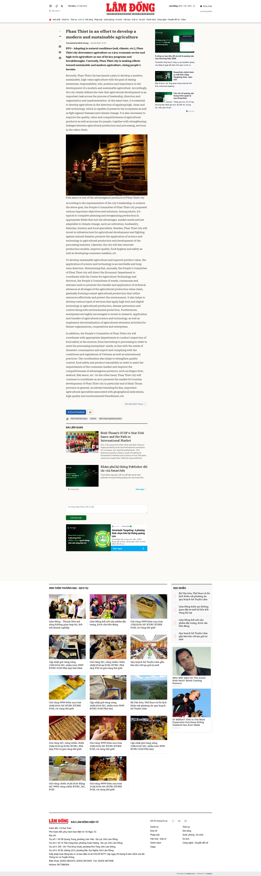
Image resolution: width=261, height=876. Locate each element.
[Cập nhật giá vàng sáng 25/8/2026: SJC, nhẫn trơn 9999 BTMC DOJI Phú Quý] (148, 728)
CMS (190, 874)
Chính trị (65, 19)
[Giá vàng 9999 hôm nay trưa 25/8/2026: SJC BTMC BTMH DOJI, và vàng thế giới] (108, 728)
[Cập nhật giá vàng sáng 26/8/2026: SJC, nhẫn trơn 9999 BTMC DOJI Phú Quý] (108, 687)
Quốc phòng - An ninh (113, 19)
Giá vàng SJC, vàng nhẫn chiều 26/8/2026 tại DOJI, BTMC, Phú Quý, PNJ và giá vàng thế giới (107, 665)
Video (183, 19)
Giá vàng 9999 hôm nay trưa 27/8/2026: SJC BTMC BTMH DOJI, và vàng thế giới (146, 624)
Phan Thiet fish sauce (79, 418)
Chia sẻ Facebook (76, 412)
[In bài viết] (60, 58)
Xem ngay (140, 489)
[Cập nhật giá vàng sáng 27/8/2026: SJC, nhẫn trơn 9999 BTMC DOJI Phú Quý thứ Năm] (67, 647)
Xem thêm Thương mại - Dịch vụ (68, 588)
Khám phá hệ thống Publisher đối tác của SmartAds (124, 468)
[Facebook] (185, 820)
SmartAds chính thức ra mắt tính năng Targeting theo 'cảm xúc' (183, 76)
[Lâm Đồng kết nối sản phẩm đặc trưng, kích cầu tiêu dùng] (108, 606)
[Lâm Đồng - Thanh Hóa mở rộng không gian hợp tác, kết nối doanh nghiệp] (67, 606)
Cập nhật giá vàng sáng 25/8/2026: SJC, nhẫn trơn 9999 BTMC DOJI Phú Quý (147, 746)
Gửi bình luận (76, 517)
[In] (90, 412)
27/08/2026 (77, 6)
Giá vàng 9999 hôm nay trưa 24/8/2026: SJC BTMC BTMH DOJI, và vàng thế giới (106, 786)
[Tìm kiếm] (62, 6)
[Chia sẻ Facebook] (60, 46)
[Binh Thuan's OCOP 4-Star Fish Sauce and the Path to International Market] (82, 442)
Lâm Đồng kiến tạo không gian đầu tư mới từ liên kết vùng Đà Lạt (194, 609)
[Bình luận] (60, 52)
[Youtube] (179, 820)
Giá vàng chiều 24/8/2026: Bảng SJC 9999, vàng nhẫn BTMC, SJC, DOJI (67, 786)
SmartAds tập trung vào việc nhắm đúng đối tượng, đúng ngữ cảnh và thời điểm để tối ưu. (129, 541)
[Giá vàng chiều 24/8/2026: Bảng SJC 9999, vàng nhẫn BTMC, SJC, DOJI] (67, 768)
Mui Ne (93, 418)
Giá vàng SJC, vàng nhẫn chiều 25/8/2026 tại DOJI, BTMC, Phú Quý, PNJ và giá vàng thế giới (66, 746)
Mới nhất (56, 19)
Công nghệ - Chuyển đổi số (168, 19)
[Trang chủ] (50, 19)
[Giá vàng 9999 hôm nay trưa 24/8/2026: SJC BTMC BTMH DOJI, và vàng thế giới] (108, 768)
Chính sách (151, 19)
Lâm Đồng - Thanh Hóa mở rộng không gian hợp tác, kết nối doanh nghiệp (65, 624)
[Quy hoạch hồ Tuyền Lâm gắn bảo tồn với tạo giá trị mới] (148, 647)
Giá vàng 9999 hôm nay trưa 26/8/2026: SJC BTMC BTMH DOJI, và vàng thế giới (65, 705)
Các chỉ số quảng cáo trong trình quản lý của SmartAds (183, 95)
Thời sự (73, 19)
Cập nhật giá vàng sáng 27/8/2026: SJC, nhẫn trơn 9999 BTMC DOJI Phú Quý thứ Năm (66, 665)
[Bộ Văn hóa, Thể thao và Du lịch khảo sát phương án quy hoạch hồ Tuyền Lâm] (148, 687)
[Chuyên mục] (50, 6)
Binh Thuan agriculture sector (110, 418)
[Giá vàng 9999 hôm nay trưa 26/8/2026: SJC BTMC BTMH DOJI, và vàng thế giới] (67, 687)
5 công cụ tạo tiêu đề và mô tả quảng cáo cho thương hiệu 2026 (174, 57)
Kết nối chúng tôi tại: (159, 821)
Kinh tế (81, 19)
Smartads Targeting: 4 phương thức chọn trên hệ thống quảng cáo (128, 533)
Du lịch (142, 19)
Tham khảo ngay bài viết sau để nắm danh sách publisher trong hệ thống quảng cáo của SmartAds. (122, 476)
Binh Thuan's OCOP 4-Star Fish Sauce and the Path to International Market (122, 436)
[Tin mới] (56, 6)
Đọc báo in (56, 11)
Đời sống (89, 19)
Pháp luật (98, 19)
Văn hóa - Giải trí (130, 19)
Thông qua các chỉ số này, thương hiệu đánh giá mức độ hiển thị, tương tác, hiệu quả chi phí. (174, 105)
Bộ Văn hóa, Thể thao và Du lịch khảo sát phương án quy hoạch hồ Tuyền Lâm (148, 705)
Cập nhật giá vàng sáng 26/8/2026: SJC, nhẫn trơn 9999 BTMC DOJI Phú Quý (107, 705)
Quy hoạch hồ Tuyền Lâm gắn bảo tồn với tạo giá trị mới (147, 663)
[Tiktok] (173, 820)
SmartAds (74, 489)
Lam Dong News (206, 11)
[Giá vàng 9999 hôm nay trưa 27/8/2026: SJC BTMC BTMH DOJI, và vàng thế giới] (148, 606)
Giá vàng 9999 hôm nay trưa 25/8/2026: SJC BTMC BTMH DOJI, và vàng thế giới (106, 746)
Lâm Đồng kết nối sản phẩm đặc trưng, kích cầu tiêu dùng (108, 623)
